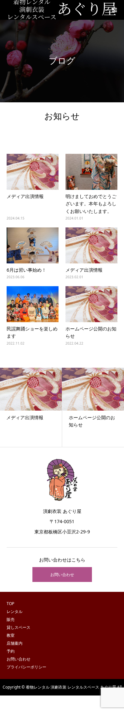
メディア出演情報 (25, 196)
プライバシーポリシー (26, 667)
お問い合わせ (62, 574)
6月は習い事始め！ (26, 270)
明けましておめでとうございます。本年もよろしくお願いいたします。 (90, 203)
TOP (10, 603)
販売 (11, 619)
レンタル (14, 611)
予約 (11, 651)
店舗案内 (14, 643)
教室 (11, 635)
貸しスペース (18, 627)
